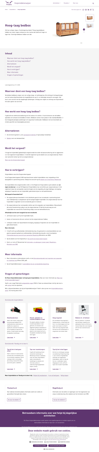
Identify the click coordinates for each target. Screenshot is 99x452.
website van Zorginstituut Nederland (50, 179)
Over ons (75, 3)
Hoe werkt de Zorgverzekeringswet (37, 239)
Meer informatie (12, 72)
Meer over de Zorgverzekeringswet (15, 160)
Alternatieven (11, 64)
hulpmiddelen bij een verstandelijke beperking (35, 264)
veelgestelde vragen (27, 283)
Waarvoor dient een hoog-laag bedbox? (20, 58)
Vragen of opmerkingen (15, 75)
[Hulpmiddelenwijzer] (18, 3)
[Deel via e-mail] (86, 9)
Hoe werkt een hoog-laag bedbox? (19, 61)
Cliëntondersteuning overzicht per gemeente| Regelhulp (23, 235)
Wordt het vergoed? (13, 67)
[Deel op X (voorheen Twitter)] (93, 9)
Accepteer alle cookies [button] (40, 445)
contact (9, 285)
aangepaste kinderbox (30, 135)
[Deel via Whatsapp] (83, 9)
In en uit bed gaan (53, 375)
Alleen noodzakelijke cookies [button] (57, 445)
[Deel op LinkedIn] (88, 9)
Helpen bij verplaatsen (40, 375)
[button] (52, 29)
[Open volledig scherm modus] (81, 43)
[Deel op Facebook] (90, 9)
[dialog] (49, 439)
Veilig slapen (64, 375)
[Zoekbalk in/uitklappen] (93, 3)
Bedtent (9, 138)
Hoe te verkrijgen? (13, 69)
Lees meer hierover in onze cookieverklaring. (57, 439)
